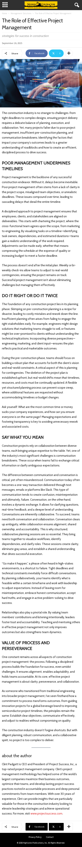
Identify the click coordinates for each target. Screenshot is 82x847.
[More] (69, 53)
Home (4, 13)
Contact (50, 837)
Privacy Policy (35, 837)
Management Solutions (21, 13)
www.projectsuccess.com (46, 813)
